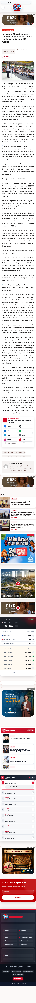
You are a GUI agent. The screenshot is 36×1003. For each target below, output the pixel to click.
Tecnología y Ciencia (26, 937)
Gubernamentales (8, 30)
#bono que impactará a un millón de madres (14, 452)
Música (7, 937)
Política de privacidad (16, 971)
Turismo (23, 934)
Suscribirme (18, 897)
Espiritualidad (9, 944)
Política (7, 930)
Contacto (7, 959)
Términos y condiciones (28, 971)
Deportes (7, 934)
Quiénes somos (6, 971)
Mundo (7, 940)
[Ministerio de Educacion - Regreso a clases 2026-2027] (18, 548)
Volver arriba (18, 978)
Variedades (24, 944)
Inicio (6, 955)
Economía (23, 930)
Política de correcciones (18, 974)
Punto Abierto (24, 940)
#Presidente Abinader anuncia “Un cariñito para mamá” (16, 456)
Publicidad (12, 983)
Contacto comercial (21, 983)
